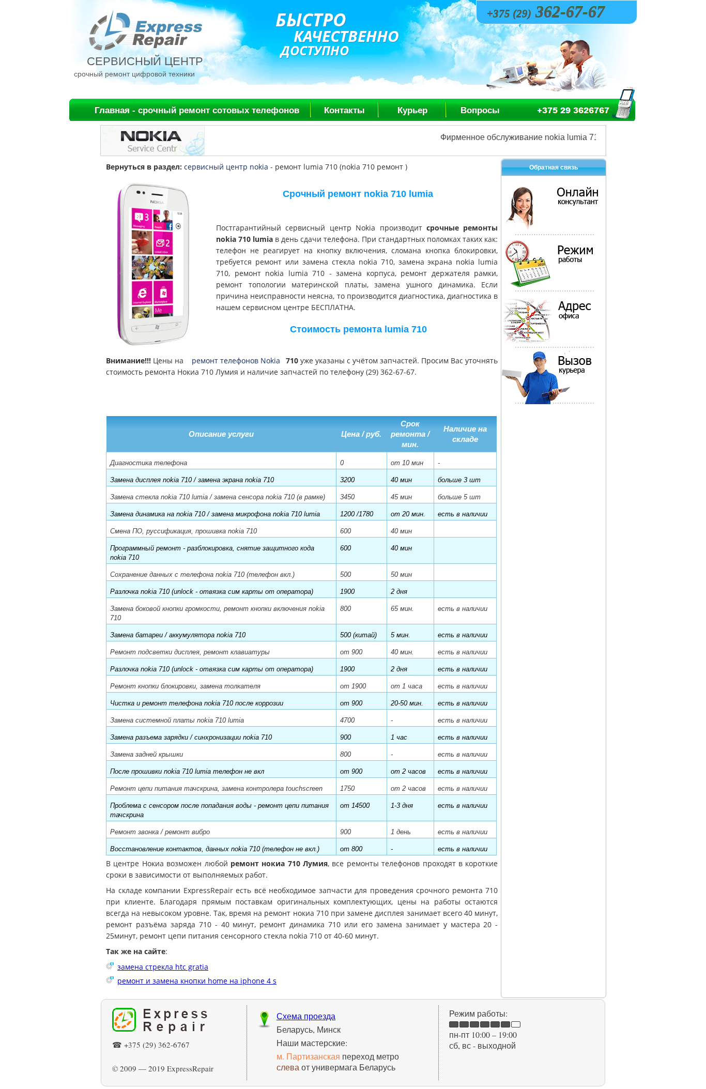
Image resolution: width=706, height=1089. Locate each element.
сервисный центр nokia (226, 167)
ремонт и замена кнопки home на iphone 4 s (197, 981)
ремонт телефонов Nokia (236, 360)
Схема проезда (306, 1015)
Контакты (344, 110)
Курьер (412, 110)
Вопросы (480, 110)
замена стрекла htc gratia (162, 967)
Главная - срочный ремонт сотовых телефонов (197, 110)
